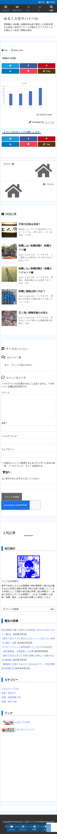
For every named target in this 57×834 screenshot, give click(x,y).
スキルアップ (10, 688)
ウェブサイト (7, 449)
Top (6, 50)
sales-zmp (18, 50)
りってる (49, 122)
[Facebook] (28, 65)
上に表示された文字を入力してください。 (21, 478)
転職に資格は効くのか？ (32, 291)
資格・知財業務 (11, 697)
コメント (5, 392)
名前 (4, 423)
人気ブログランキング (25, 729)
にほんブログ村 (22, 722)
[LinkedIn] (10, 71)
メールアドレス (9, 436)
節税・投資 (9, 693)
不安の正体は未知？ (30, 224)
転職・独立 (9, 701)
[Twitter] (10, 65)
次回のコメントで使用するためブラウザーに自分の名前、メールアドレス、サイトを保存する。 (29, 464)
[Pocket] (28, 71)
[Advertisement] (28, 767)
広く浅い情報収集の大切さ (33, 312)
